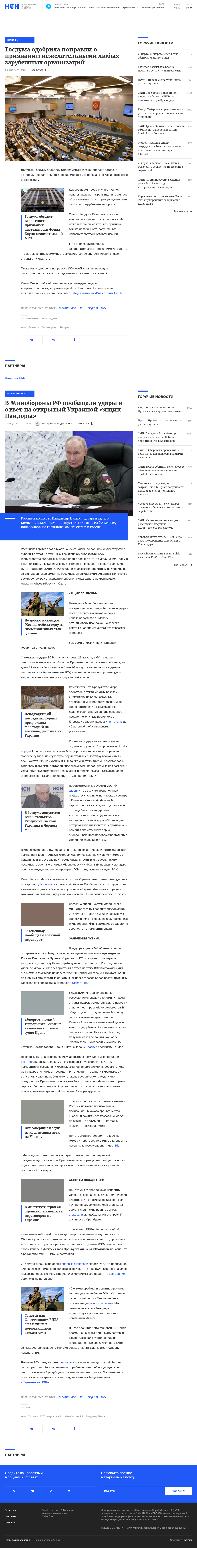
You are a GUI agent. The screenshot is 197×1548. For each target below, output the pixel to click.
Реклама (10, 1522)
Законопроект (50, 327)
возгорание (117, 1274)
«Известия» (79, 983)
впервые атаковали (75, 1264)
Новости (62, 308)
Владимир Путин (95, 1416)
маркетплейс (54, 1416)
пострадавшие (103, 1303)
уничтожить (114, 721)
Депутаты (33, 327)
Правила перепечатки (17, 1540)
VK (82, 308)
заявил (92, 1047)
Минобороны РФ (74, 1416)
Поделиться (36, 69)
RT (84, 633)
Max (103, 308)
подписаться (178, 1491)
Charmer (187, 1540)
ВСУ (42, 1416)
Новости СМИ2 (15, 378)
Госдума (64, 327)
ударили (75, 790)
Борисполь (47, 884)
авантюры (28, 1062)
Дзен (74, 308)
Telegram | (93, 308)
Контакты (10, 1516)
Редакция (10, 1510)
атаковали (76, 1214)
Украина (33, 1416)
